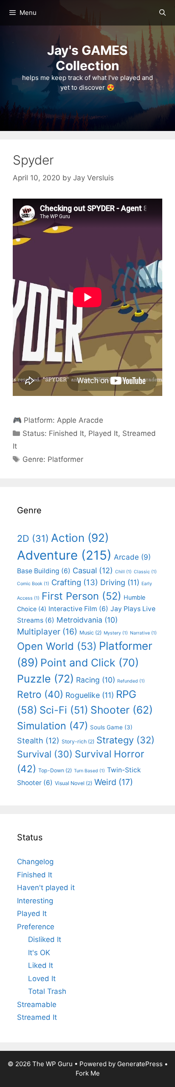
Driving (119, 582)
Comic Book (33, 583)
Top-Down (55, 770)
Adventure (64, 555)
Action (80, 537)
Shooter (121, 709)
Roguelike (89, 695)
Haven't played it (46, 887)
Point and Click (89, 662)
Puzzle (45, 678)
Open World (57, 646)
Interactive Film (78, 609)
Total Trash (47, 991)
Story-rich (78, 741)
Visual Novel (73, 783)
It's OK (39, 952)
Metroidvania (87, 619)
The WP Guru (52, 1064)
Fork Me (88, 1073)
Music (90, 632)
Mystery (116, 633)
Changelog (35, 861)
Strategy (125, 740)
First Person (81, 596)
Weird (113, 782)
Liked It (40, 965)
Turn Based (89, 771)
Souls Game (111, 727)
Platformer (65, 459)
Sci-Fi (64, 710)
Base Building (44, 571)
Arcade (132, 556)
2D (33, 538)
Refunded (131, 681)
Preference (35, 926)
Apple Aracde (80, 420)
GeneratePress (140, 1064)
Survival (45, 754)
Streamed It (37, 1017)
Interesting (35, 900)
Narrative (143, 633)
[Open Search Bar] (162, 13)
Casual (93, 570)
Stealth (38, 740)
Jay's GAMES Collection (87, 58)
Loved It (42, 978)
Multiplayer (47, 631)
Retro (40, 694)
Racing (95, 679)
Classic (145, 572)
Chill (123, 572)
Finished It (66, 433)
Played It (103, 433)
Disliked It (44, 939)
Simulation (52, 726)
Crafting (74, 582)
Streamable (36, 1004)
